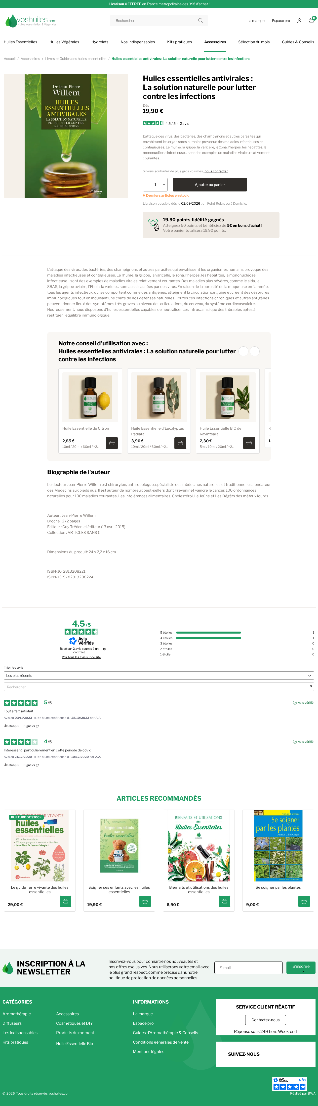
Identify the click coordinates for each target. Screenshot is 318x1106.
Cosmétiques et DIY (74, 1023)
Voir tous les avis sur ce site (81, 657)
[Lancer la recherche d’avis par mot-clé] (311, 686)
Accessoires (67, 1014)
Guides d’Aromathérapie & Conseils (165, 1032)
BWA (312, 1093)
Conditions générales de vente (161, 1042)
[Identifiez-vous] (299, 20)
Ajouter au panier (210, 185)
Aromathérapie (16, 1014)
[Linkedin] (298, 1053)
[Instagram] (285, 1053)
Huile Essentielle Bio (74, 1043)
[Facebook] (271, 1053)
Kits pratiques (15, 1042)
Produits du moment (75, 1032)
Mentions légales (148, 1051)
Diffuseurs (12, 1023)
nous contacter (216, 171)
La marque (256, 20)
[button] (243, 351)
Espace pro (281, 20)
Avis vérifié (306, 702)
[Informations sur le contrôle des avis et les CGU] (104, 649)
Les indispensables (20, 1032)
